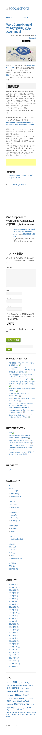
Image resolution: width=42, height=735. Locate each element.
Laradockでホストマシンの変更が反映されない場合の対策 (21, 453)
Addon (9, 683)
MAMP (26, 695)
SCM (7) (12, 553)
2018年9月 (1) (14, 604)
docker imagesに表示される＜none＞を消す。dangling (21, 411)
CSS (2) (12, 502)
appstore (21, 683)
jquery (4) (14, 528)
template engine (21, 707)
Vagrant (9, 710)
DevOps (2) (13, 504)
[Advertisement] (24, 162)
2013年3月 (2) (14, 644)
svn (32, 704)
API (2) (11, 485)
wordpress (13, 712)
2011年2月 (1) (14, 661)
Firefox (31, 685)
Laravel (10, 695)
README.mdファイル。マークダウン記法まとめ (21, 364)
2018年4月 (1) (14, 610)
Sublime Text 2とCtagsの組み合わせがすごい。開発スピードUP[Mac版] (22, 383)
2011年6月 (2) (14, 658)
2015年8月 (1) (14, 624)
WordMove (20, 710)
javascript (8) (13, 526)
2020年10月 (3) (14, 587)
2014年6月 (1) (14, 635)
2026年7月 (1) (14, 584)
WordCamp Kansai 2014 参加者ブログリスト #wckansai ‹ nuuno (24, 231)
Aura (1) (14, 515)
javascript (12, 691)
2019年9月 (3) (14, 590)
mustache (10, 698)
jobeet (21, 691)
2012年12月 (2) (14, 647)
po (26, 698)
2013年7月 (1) (14, 641)
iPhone (27, 688)
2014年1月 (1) (14, 638)
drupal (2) (14, 491)
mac (18, 694)
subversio (10, 704)
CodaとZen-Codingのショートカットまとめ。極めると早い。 (21, 416)
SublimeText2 (23, 701)
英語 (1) (12, 566)
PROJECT (10, 17)
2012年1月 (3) (14, 652)
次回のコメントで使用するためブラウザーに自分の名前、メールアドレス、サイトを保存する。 (21, 316)
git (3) (13, 555)
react (31, 699)
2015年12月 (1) (14, 621)
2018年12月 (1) (14, 601)
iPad (22, 688)
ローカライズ (15, 714)
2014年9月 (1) (14, 632)
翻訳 (31, 714)
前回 (7, 75)
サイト (8, 306)
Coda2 (13, 685)
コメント (9, 267)
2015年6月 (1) (14, 627)
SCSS (14, 701)
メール (9, 298)
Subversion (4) (16, 558)
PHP (21, 698)
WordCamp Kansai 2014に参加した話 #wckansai (19, 28)
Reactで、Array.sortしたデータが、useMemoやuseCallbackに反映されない (21, 447)
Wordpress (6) (16, 496)
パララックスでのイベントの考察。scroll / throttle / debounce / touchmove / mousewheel (21, 405)
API (14, 682)
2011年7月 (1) (14, 655)
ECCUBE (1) (15, 494)
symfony (10, 708)
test (10, 433)
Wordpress (29, 185)
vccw (14, 710)
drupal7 (25, 685)
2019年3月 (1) (14, 598)
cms (8, 685)
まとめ (29, 712)
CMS (22, 185)
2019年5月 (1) (14, 596)
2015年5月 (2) (14, 630)
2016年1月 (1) (14, 618)
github (11, 470)
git (19, 185)
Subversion (21, 704)
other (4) (12, 544)
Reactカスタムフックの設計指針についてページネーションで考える (22, 441)
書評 (27, 714)
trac (29, 707)
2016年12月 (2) (14, 613)
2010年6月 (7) (14, 666)
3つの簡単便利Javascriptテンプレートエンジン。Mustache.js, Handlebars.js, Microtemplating (21, 377)
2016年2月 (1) (14, 615)
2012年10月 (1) (14, 649)
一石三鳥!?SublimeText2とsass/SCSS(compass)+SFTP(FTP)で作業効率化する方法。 (22, 370)
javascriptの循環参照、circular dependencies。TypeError (19, 436)
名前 (8, 290)
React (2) (14, 531)
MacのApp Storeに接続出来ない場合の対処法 (22, 389)
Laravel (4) (15, 518)
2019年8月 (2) (14, 593)
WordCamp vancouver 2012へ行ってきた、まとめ (22, 399)
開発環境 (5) (13, 569)
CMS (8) (12, 488)
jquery (27, 691)
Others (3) (12, 547)
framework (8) (14, 512)
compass (19, 685)
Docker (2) (15, 507)
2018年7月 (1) (14, 607)
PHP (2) (12, 550)
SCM (15, 185)
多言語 (22, 714)
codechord (19, 8)
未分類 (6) (12, 563)
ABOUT (25, 17)
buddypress (28, 683)
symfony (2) (15, 521)
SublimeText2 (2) (17, 539)
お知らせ (22, 712)
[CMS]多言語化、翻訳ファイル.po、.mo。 (19, 394)
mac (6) (12, 536)
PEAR (16, 698)
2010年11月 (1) (14, 664)
